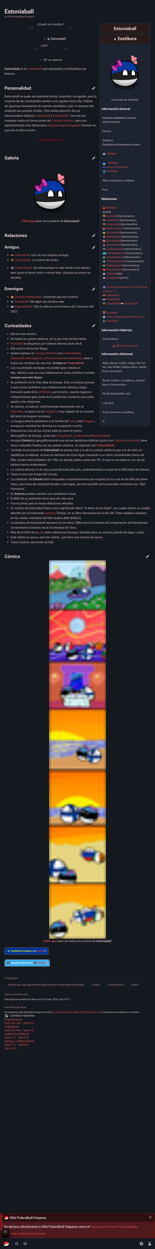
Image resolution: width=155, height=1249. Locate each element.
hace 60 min (13, 1030)
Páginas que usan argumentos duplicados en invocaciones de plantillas (46, 984)
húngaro (50, 411)
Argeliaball (12, 1026)
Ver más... (11, 1048)
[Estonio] (115, 38)
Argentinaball (23, 306)
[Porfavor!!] (35, 963)
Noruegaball (72, 125)
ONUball (113, 162)
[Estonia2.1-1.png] (125, 69)
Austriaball (81, 435)
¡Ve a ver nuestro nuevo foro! (25, 1233)
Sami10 (28, 1023)
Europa (96, 984)
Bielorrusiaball (114, 228)
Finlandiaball (23, 268)
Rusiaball (111, 215)
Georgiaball (113, 240)
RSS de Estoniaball (127, 345)
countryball (34, 69)
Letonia (119, 440)
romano (50, 513)
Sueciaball (112, 320)
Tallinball (111, 153)
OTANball (111, 171)
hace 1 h (10, 1037)
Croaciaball (112, 299)
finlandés (17, 411)
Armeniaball (113, 244)
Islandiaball (74, 358)
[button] (40, 951)
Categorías (11, 978)
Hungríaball (113, 277)
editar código (94, 88)
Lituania (132, 440)
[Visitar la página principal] (6, 1243)
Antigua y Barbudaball (19, 1041)
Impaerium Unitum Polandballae (114, 1227)
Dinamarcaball (54, 358)
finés (72, 421)
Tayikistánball (114, 265)
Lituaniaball (113, 224)
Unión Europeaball (117, 167)
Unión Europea (115, 984)
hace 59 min (13, 1023)
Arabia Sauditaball (17, 1034)
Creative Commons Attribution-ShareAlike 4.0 (76, 1012)
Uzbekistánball (114, 257)
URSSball (111, 207)
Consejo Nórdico (62, 120)
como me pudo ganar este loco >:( (126, 316)
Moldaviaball (113, 236)
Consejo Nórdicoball (28, 297)
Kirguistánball (114, 269)
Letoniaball (112, 220)
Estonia (135, 984)
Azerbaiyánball (114, 248)
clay (41, 532)
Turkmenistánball (116, 261)
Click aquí (28, 221)
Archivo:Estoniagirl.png (50, 139)
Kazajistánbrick (116, 253)
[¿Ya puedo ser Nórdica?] (8, 963)
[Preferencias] (141, 1243)
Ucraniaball (112, 232)
